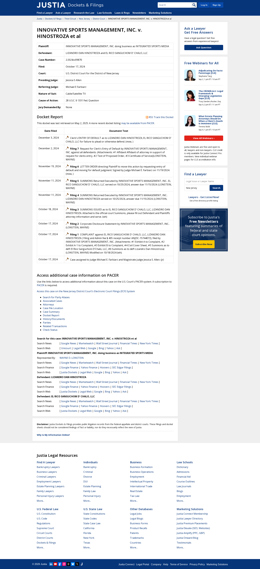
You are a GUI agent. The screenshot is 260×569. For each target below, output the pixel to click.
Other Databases (141, 509)
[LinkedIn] (51, 564)
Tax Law (134, 496)
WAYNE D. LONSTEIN (72, 358)
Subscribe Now (203, 244)
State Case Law (91, 523)
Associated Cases (52, 301)
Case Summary (51, 311)
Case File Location (53, 308)
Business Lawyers (47, 472)
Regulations (43, 523)
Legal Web (79, 348)
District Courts (45, 537)
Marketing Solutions (160, 13)
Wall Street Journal (106, 343)
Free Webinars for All (201, 63)
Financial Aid (183, 476)
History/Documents (54, 319)
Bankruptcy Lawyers (48, 467)
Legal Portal (142, 564)
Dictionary (182, 467)
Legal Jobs (136, 513)
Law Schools (104, 13)
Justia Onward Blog (187, 537)
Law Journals (184, 486)
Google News (68, 343)
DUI (85, 481)
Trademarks (137, 537)
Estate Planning (92, 486)
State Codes (90, 518)
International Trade (141, 486)
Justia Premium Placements (192, 523)
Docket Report (51, 315)
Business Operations (142, 472)
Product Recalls (138, 528)
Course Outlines (186, 481)
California (88, 528)
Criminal (88, 472)
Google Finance (69, 367)
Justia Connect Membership (192, 513)
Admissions (183, 472)
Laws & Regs (122, 13)
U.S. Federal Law (47, 509)
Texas (86, 542)
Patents (134, 533)
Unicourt (66, 348)
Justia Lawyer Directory (190, 518)
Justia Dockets (69, 372)
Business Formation (141, 467)
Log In (204, 5)
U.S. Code (42, 518)
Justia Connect (126, 564)
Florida (87, 533)
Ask (118, 348)
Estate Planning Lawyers (50, 486)
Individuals (90, 462)
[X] (77, 564)
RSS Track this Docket (160, 117)
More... (40, 500)
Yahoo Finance (89, 367)
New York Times (149, 343)
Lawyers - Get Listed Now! (204, 197)
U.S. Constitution (46, 513)
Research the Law (84, 13)
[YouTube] (55, 564)
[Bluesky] (73, 564)
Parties (47, 322)
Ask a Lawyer (63, 13)
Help (165, 564)
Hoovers (105, 367)
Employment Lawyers (49, 481)
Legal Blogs (136, 518)
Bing (101, 348)
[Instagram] (64, 564)
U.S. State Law (92, 509)
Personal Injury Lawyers (50, 496)
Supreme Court (45, 528)
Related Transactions (55, 326)
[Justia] (51, 5)
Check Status (50, 329)
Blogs (180, 491)
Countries (135, 542)
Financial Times (128, 343)
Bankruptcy (89, 467)
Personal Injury (92, 496)
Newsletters (139, 13)
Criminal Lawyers (46, 476)
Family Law (89, 491)
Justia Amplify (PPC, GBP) (191, 533)
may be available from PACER (137, 123)
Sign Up (217, 5)
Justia (44, 564)
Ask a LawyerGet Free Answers (198, 30)
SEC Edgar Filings (121, 367)
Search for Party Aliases (56, 297)
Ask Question (203, 47)
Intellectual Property (141, 481)
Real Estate (136, 491)
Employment (137, 476)
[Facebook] (60, 564)
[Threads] (68, 564)
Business (136, 462)
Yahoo (110, 348)
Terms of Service (179, 564)
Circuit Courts (44, 533)
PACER (40, 285)
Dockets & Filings (46, 542)
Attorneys (48, 304)
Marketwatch (86, 343)
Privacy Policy (197, 564)
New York (88, 537)
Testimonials (184, 542)
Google (92, 348)
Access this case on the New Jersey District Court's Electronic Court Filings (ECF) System (86, 291)
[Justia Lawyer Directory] (81, 564)
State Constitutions (94, 513)
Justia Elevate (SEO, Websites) (193, 528)
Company (156, 564)
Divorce (87, 476)
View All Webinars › (204, 138)
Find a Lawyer (45, 13)
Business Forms (139, 523)
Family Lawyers (45, 491)
